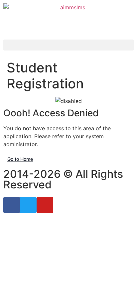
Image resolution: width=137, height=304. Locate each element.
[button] (68, 45)
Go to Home (20, 159)
